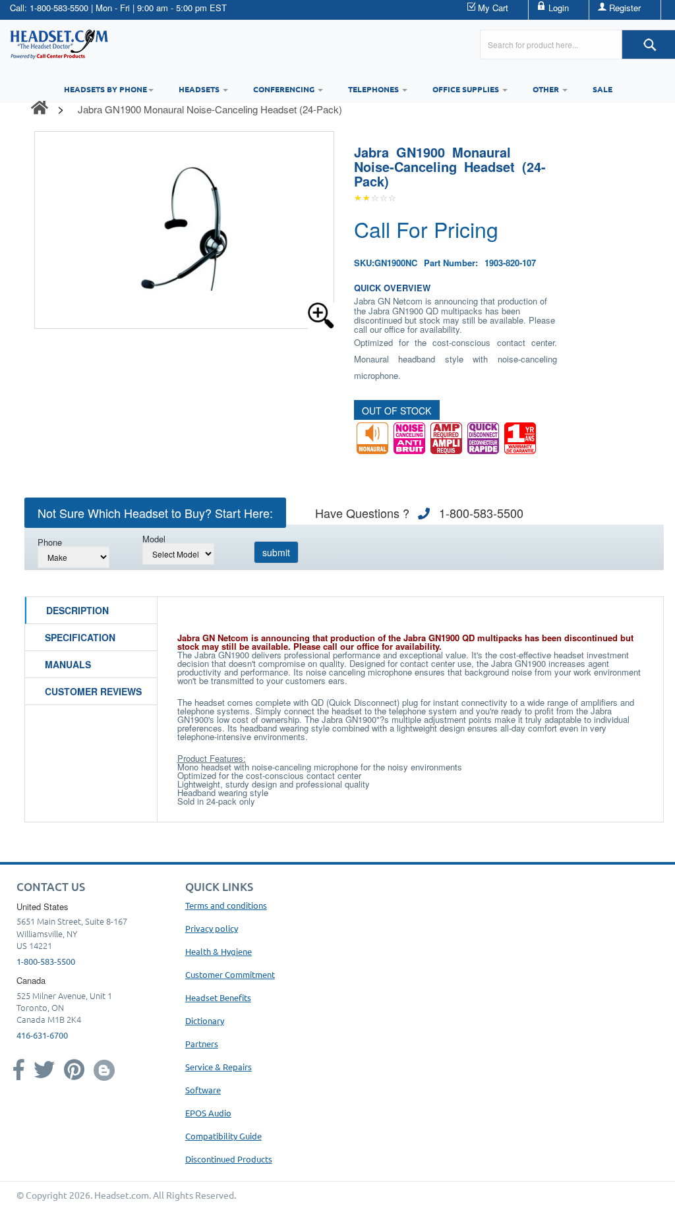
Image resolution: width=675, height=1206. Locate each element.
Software (203, 1089)
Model (153, 538)
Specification (80, 637)
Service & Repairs (218, 1066)
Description (77, 610)
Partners (201, 1043)
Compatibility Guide (223, 1135)
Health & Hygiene (218, 951)
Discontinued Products (228, 1158)
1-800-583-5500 (59, 7)
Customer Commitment (230, 974)
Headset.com (121, 1195)
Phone (50, 542)
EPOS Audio (208, 1112)
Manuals (68, 664)
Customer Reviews (93, 691)
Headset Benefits (218, 997)
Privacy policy (211, 928)
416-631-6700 (42, 1035)
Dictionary (204, 1020)
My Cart (493, 7)
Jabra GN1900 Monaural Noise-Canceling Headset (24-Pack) (210, 109)
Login (558, 7)
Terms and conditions (226, 905)
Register (625, 7)
